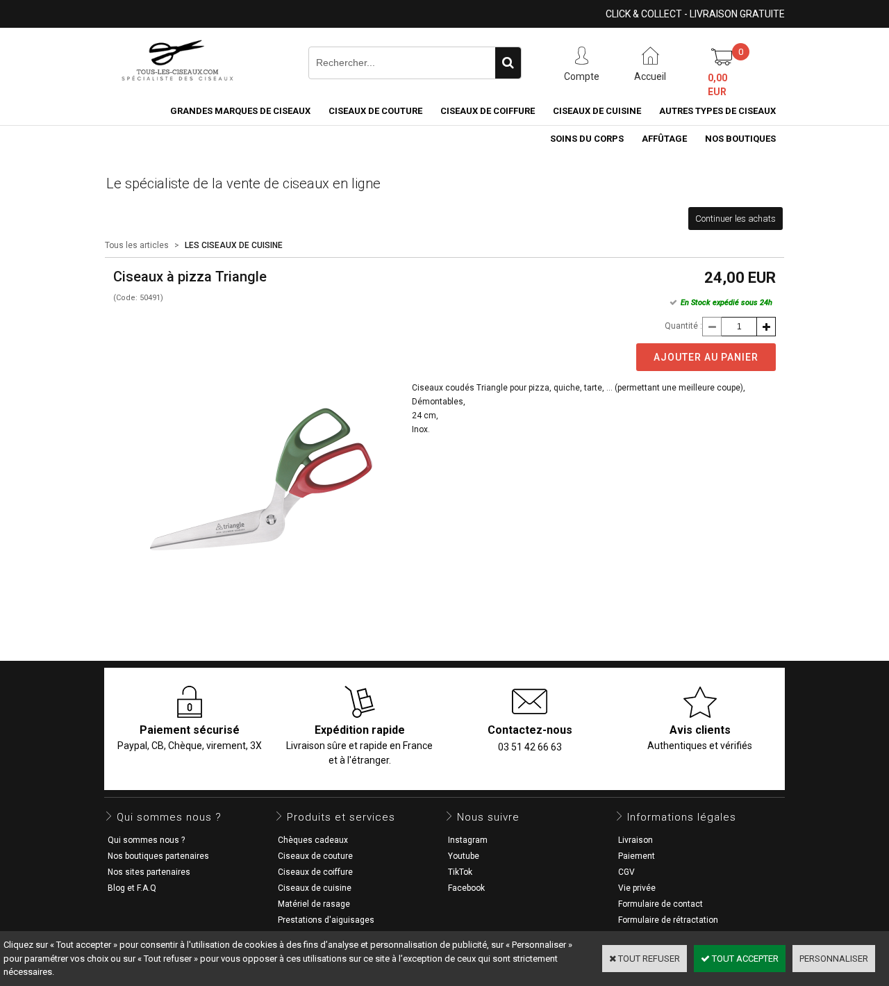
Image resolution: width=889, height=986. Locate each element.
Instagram (468, 840)
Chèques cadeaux (313, 840)
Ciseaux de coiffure (487, 111)
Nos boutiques (740, 138)
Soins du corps (587, 138)
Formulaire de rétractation (668, 920)
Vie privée (637, 888)
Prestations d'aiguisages (326, 920)
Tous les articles (137, 245)
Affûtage (664, 138)
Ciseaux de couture (375, 111)
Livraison (635, 840)
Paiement (636, 856)
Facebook (466, 888)
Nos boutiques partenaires (158, 856)
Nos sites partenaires (149, 872)
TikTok (460, 872)
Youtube (463, 856)
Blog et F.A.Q (132, 888)
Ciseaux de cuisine (597, 111)
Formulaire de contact (660, 904)
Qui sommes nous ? (146, 840)
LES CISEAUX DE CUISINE (234, 245)
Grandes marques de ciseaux (240, 111)
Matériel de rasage (314, 904)
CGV (626, 872)
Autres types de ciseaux (717, 111)
